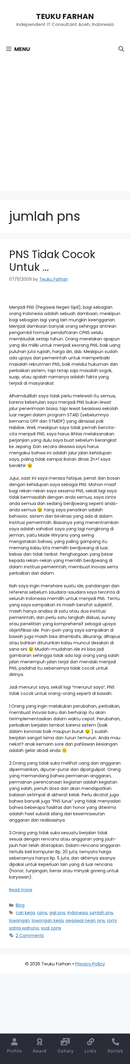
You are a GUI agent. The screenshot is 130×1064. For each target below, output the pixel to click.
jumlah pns (101, 913)
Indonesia (77, 913)
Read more (20, 890)
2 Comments (30, 936)
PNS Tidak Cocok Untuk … (52, 260)
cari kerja (25, 913)
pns (101, 920)
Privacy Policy (90, 964)
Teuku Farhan (65, 16)
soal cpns (51, 928)
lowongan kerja (47, 920)
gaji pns (57, 913)
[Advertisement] (65, 126)
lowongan (19, 920)
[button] (121, 49)
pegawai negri (80, 920)
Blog (20, 905)
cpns (42, 913)
